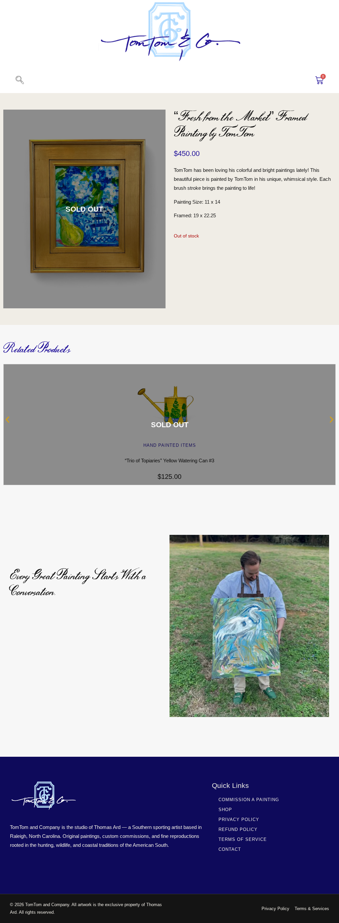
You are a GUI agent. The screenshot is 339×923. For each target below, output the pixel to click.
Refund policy (238, 829)
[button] (19, 80)
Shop (225, 809)
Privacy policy (238, 819)
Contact (229, 849)
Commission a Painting (248, 799)
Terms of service (242, 839)
